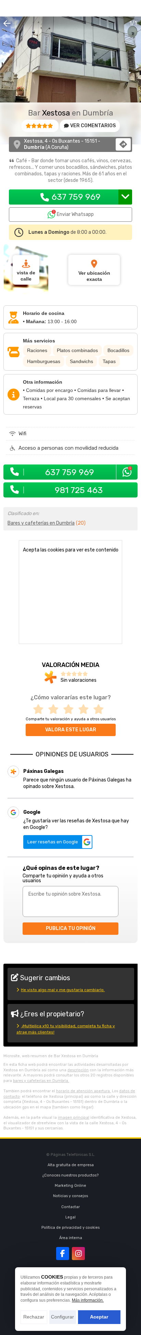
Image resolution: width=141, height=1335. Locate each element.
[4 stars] (85, 709)
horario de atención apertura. (83, 1091)
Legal (70, 1217)
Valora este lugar (70, 730)
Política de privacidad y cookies (70, 1227)
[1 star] (40, 709)
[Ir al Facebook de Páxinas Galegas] (62, 1253)
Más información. (88, 1300)
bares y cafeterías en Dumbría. (41, 1081)
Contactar (70, 1207)
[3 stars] (70, 709)
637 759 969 (76, 197)
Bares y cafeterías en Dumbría (41, 523)
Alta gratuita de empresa (71, 1165)
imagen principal (73, 1117)
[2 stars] (55, 709)
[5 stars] (100, 709)
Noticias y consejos (70, 1196)
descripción (78, 1070)
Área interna (70, 1238)
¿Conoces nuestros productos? (70, 1175)
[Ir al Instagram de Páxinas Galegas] (78, 1253)
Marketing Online (70, 1185)
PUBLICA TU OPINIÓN (70, 928)
